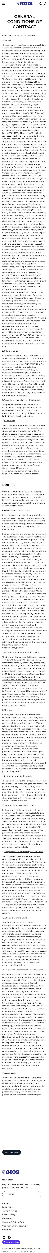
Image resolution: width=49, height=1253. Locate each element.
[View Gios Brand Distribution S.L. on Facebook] (9, 1237)
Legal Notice (8, 1207)
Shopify (38, 1248)
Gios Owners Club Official (20, 1252)
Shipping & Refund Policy (13, 1222)
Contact (6, 1203)
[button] (40, 3)
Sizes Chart (7, 1230)
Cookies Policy (8, 1215)
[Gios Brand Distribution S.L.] (24, 3)
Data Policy (7, 1218)
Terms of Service (9, 1211)
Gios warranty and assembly (15, 1226)
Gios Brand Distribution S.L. (17, 1248)
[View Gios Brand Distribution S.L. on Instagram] (4, 1237)
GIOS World (6, 1252)
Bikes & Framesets (36, 1252)
